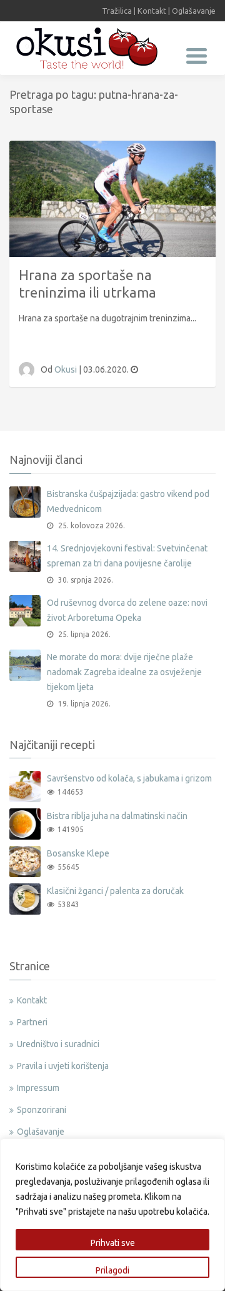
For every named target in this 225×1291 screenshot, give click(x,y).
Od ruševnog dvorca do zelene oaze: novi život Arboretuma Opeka (127, 610)
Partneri (32, 1022)
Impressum (38, 1088)
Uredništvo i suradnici (58, 1044)
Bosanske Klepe (78, 853)
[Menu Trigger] (196, 55)
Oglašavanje (194, 10)
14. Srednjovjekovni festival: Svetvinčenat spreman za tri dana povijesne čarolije (127, 555)
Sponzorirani (41, 1110)
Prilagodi (112, 1270)
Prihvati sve (113, 1243)
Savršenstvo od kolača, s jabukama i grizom (129, 778)
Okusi (66, 369)
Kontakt (152, 10)
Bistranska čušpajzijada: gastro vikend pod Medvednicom (128, 501)
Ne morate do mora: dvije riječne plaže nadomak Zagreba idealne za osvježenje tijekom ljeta (124, 672)
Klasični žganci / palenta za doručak (115, 891)
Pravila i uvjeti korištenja (63, 1066)
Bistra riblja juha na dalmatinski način (117, 816)
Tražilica (117, 10)
